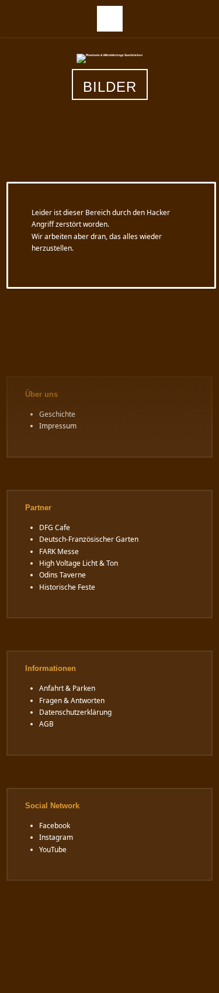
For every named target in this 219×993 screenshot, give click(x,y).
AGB (46, 724)
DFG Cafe (54, 527)
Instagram (56, 837)
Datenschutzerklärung (75, 712)
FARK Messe (59, 551)
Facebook (54, 826)
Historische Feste (67, 587)
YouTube (53, 849)
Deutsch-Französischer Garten (88, 539)
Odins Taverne (62, 575)
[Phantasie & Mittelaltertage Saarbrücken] (109, 58)
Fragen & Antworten (72, 700)
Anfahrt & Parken (67, 688)
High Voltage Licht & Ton (78, 563)
